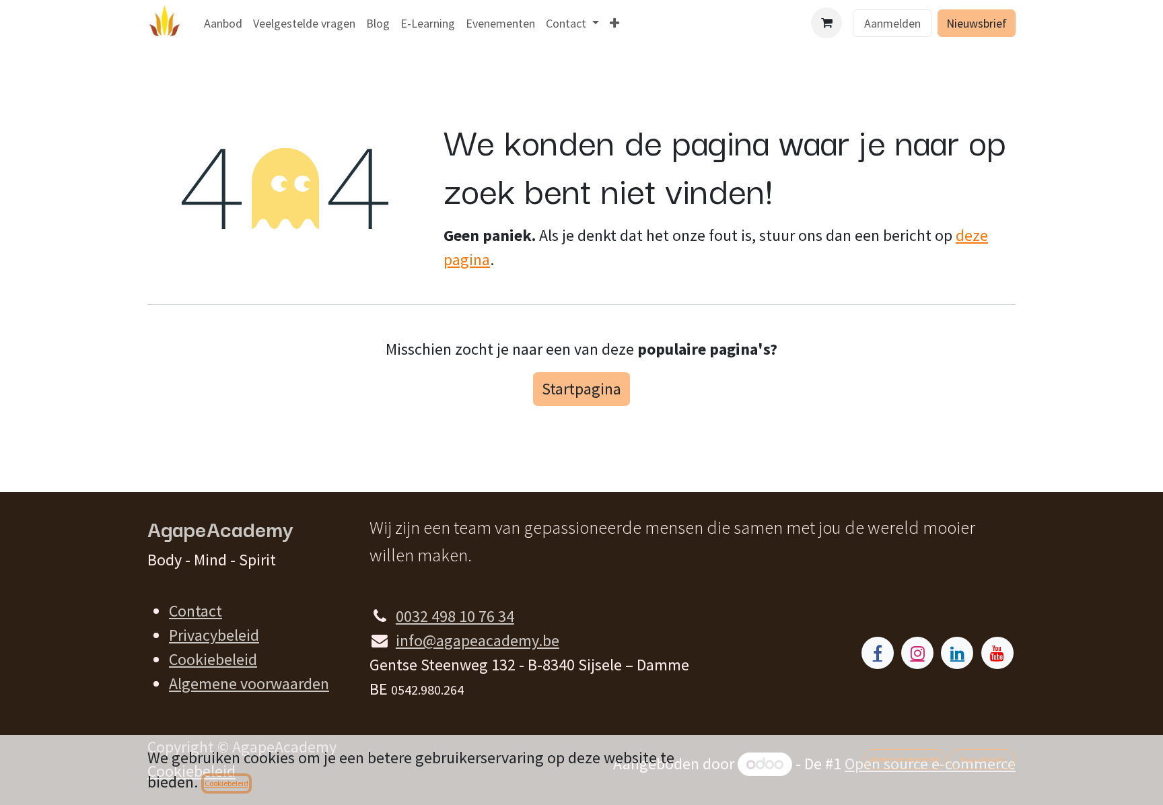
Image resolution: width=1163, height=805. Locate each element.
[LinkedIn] (957, 653)
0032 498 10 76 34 (455, 616)
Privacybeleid (214, 635)
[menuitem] (223, 23)
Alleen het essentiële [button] (905, 759)
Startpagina (581, 388)
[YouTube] (997, 653)
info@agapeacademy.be (477, 640)
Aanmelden (892, 23)
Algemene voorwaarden (249, 683)
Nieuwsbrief (976, 23)
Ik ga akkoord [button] (983, 759)
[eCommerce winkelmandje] (826, 22)
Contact (195, 610)
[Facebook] (877, 653)
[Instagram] (917, 653)
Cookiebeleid (213, 659)
